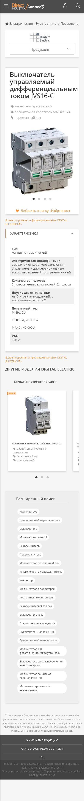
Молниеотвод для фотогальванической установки (40, 651)
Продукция (40, 49)
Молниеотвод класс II (33, 537)
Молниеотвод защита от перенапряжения (35, 676)
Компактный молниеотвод (36, 597)
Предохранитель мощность (37, 623)
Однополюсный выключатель (39, 640)
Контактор (26, 580)
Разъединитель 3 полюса (36, 606)
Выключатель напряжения (37, 632)
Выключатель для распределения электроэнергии (41, 663)
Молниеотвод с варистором (37, 589)
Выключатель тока (31, 614)
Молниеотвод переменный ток (39, 563)
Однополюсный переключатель (40, 520)
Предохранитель (30, 554)
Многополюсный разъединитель (41, 572)
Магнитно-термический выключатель (35, 688)
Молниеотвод (28, 511)
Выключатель (28, 529)
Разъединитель (30, 546)
